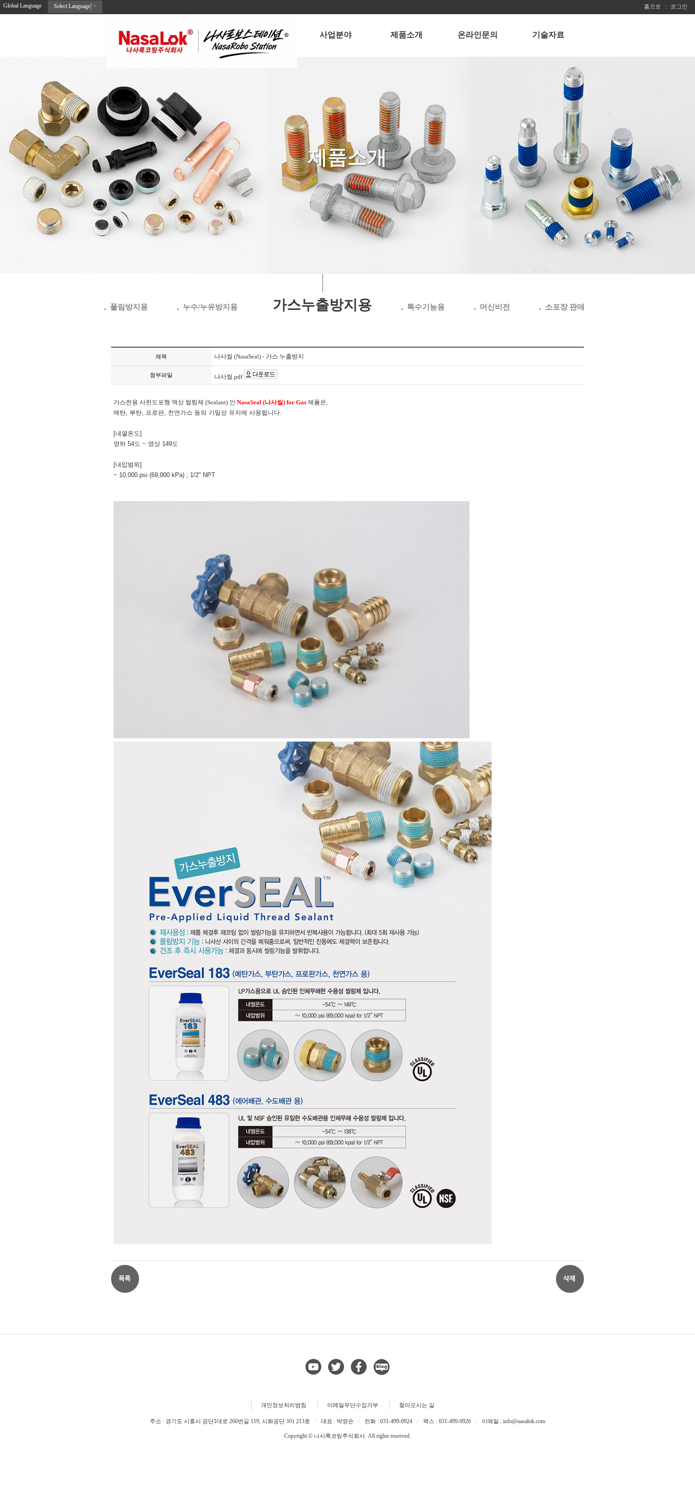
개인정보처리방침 (283, 1405)
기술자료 (548, 34)
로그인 (678, 6)
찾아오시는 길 (416, 1405)
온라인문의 (478, 34)
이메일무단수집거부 (352, 1405)
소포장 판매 (565, 307)
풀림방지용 (129, 307)
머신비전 (495, 307)
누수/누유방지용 (210, 307)
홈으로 (652, 6)
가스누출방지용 (322, 304)
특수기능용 (426, 307)
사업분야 (336, 34)
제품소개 (407, 34)
